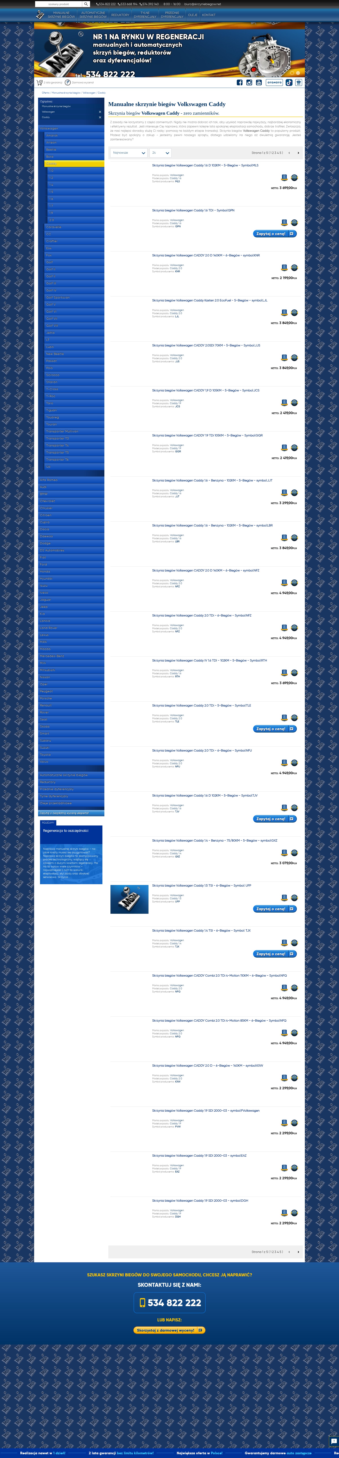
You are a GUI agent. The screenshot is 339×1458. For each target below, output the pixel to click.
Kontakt (209, 15)
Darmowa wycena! (83, 82)
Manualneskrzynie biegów (61, 15)
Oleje (193, 15)
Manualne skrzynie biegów (66, 92)
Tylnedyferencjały (145, 15)
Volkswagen (89, 92)
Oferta (45, 92)
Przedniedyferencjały (172, 15)
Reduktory (120, 15)
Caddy (102, 92)
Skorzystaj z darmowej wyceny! (165, 1330)
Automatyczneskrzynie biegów (93, 15)
